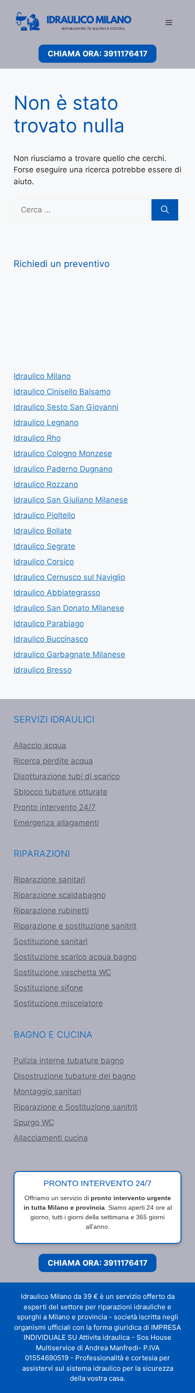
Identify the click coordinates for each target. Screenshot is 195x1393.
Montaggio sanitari (47, 1091)
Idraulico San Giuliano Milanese (71, 499)
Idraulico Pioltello (44, 515)
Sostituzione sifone (48, 987)
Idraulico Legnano (46, 422)
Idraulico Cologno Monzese (63, 453)
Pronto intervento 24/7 (55, 807)
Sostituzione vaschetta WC (62, 972)
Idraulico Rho (37, 438)
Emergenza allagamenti (56, 822)
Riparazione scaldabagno (60, 895)
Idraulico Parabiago (49, 623)
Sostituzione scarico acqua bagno (75, 956)
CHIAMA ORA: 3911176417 (97, 53)
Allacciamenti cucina (51, 1137)
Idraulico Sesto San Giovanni (66, 407)
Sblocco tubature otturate (60, 791)
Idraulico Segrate (44, 546)
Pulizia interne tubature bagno (69, 1060)
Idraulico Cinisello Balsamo (62, 391)
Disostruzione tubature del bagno (75, 1076)
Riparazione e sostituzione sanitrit (75, 925)
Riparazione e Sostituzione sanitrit (75, 1106)
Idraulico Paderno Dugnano (63, 468)
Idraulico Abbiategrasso (57, 592)
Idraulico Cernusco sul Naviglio (69, 577)
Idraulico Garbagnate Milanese (69, 654)
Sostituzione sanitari (51, 941)
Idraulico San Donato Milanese (69, 608)
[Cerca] (164, 210)
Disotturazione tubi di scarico (67, 776)
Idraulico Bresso (43, 669)
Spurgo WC (34, 1122)
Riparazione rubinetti (51, 910)
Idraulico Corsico (44, 561)
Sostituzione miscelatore (58, 1003)
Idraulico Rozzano (46, 484)
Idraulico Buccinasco (51, 639)
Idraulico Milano (42, 376)
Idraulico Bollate (43, 530)
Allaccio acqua (40, 745)
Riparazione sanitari (49, 879)
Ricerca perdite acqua (53, 760)
